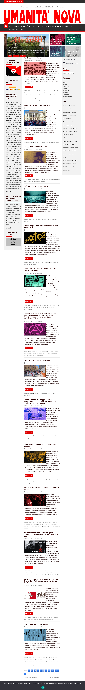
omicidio (26, 438)
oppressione (49, 179)
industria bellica (42, 661)
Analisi (64, 82)
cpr (43, 659)
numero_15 (50, 90)
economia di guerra (48, 659)
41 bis (57, 90)
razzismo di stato (38, 526)
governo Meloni (54, 479)
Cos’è (10, 26)
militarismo (36, 98)
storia (64, 157)
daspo (25, 524)
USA (69, 170)
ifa (24, 307)
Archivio (53, 26)
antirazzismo (53, 657)
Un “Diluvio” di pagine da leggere (36, 186)
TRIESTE (65, 167)
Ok (43, 687)
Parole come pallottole (32, 58)
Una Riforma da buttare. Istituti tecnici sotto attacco (40, 445)
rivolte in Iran (37, 575)
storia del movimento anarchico (70, 160)
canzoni (43, 92)
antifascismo (27, 395)
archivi (52, 617)
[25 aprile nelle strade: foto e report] (35, 366)
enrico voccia (73, 115)
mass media (27, 98)
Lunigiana (32, 663)
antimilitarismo (27, 353)
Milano (72, 134)
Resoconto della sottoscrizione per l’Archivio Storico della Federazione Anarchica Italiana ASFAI (41, 581)
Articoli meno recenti (31, 677)
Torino (74, 163)
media (31, 98)
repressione (52, 98)
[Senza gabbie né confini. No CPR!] (35, 629)
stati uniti (74, 154)
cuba (58, 305)
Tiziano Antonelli (67, 163)
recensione (54, 219)
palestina (65, 144)
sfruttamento (37, 181)
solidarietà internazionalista (52, 575)
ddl (28, 524)
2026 (7, 55)
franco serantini (48, 436)
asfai (29, 619)
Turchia (74, 167)
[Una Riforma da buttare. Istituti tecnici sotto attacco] (35, 451)
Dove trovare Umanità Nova (22, 26)
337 (57, 670)
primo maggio (55, 142)
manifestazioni (55, 96)
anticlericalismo (53, 262)
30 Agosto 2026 (56, 43)
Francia (72, 125)
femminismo (66, 125)
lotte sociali (49, 573)
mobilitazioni (48, 663)
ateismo (26, 264)
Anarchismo (48, 393)
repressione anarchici (29, 100)
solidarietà (43, 181)
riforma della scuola (34, 483)
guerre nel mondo (42, 96)
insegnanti (33, 481)
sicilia (69, 154)
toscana (40, 665)
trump (70, 167)
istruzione (45, 481)
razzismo (71, 144)
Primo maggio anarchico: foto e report (38, 105)
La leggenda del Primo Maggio (35, 147)
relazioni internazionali (38, 355)
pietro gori (54, 179)
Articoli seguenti (54, 677)
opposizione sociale (44, 98)
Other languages (67, 96)
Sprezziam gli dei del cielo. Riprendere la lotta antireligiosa (41, 226)
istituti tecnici (40, 481)
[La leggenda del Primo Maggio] (35, 152)
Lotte (25, 526)
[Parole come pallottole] (35, 63)
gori (44, 179)
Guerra (25, 96)
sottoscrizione (50, 619)
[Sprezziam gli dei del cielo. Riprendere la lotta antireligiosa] (35, 233)
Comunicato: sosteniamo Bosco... (71, 39)
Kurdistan (65, 131)
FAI (51, 142)
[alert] (71, 63)
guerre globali (34, 96)
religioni (34, 264)
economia (65, 115)
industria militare (51, 661)
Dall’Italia (65, 92)
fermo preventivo (44, 94)
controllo (55, 522)
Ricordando (44, 438)
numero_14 (38, 179)
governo (65, 128)
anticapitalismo (54, 351)
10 (49, 670)
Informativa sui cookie (16, 29)
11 (52, 670)
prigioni (56, 663)
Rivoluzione (30, 181)
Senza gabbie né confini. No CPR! (36, 624)
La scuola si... (55, 53)
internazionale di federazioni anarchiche (35, 307)
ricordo (49, 438)
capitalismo (74, 112)
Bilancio (60, 26)
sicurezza (26, 528)
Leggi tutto (8, 191)
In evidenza (44, 90)
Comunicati (13, 55)
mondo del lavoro (74, 138)
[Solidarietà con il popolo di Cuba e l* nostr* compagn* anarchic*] (35, 276)
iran (45, 573)
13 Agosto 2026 (56, 55)
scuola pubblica (47, 483)
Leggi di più (28, 87)
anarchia (43, 142)
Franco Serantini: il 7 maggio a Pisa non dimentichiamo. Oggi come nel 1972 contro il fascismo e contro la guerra (40, 401)
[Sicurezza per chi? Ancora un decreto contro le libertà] (35, 494)
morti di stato (55, 436)
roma (76, 147)
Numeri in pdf (68, 26)
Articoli (29, 90)
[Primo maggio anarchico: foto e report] (35, 111)
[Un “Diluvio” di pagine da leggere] (35, 191)
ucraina (65, 170)
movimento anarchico (68, 141)
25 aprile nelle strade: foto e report (37, 360)
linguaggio (49, 96)
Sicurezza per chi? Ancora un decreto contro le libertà (41, 488)
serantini (53, 438)
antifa (33, 92)
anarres (65, 109)
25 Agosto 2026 (11, 47)
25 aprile (43, 393)
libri (50, 219)
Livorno (75, 131)
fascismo (40, 524)
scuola (41, 483)
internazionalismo (28, 355)
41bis (25, 92)
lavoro (70, 131)
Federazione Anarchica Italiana (39, 619)
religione (30, 264)
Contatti (36, 26)
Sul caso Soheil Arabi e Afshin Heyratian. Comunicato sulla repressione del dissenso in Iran (41, 534)
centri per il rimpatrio (37, 659)
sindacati (53, 483)
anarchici (29, 92)
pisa (29, 438)
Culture (33, 179)
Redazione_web (38, 60)
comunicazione (53, 92)
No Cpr (52, 663)
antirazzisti (26, 659)
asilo (31, 659)
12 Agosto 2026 (72, 43)
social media (37, 100)
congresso (53, 305)
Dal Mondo (34, 90)
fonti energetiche (53, 94)
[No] (83, 685)
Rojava (72, 147)
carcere (47, 92)
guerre (28, 96)
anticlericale (46, 262)
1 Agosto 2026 (72, 55)
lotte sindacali (52, 481)
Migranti (37, 663)
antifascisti (37, 92)
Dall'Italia (20, 55)
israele (75, 128)
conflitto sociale (48, 522)
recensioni (26, 221)
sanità (69, 150)
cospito (25, 94)
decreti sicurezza (32, 94)
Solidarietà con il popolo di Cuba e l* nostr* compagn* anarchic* (40, 269)
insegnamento (27, 481)
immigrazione (54, 524)
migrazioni (41, 663)
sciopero (74, 150)
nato (76, 141)
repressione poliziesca (54, 526)
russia (64, 150)
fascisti (38, 94)
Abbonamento (44, 26)
